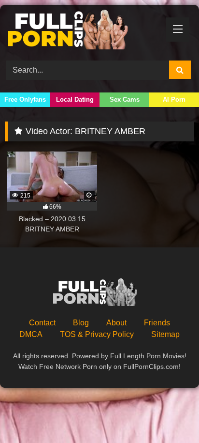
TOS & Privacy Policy (97, 334)
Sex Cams (125, 99)
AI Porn (174, 99)
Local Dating (75, 99)
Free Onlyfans (25, 99)
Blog (81, 323)
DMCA (31, 334)
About (116, 323)
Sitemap (165, 334)
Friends (157, 323)
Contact (42, 323)
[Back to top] (169, 414)
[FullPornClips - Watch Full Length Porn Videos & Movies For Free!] (81, 31)
